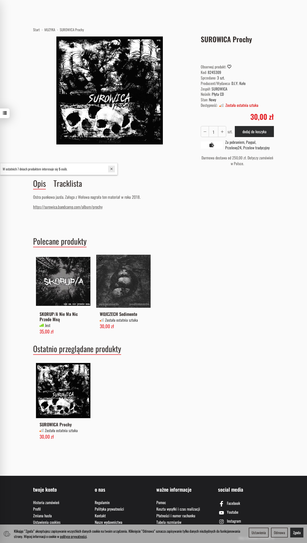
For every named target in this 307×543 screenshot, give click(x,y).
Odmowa (279, 532)
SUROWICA (219, 89)
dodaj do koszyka (254, 131)
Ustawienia (259, 532)
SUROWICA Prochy (56, 424)
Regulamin (102, 502)
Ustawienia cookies (46, 522)
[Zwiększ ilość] (205, 131)
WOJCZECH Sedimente (118, 314)
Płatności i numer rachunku (175, 516)
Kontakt (100, 516)
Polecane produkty (60, 241)
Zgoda (297, 532)
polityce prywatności (73, 536)
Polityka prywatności (109, 509)
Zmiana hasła (42, 516)
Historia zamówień (46, 502)
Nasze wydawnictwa (108, 522)
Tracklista (67, 183)
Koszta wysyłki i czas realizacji (178, 509)
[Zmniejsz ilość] (222, 131)
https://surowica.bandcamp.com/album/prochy (68, 207)
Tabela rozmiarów (168, 522)
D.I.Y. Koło (238, 83)
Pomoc (161, 502)
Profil (37, 509)
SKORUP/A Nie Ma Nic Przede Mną (59, 316)
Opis (39, 183)
